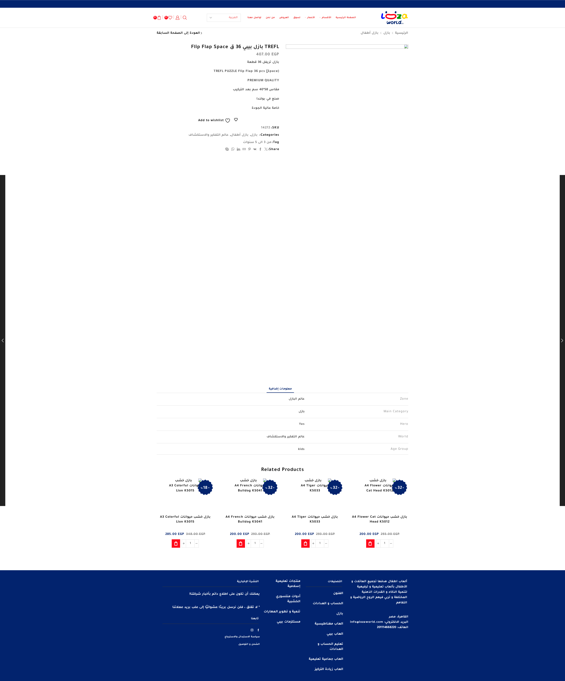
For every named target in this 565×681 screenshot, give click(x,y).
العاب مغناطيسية (329, 624)
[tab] (280, 389)
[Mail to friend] (244, 150)
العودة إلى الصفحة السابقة (178, 33)
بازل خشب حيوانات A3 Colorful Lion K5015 (185, 519)
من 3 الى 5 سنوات (257, 142)
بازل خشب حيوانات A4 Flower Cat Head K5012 (379, 519)
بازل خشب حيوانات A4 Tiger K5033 (315, 519)
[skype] (227, 150)
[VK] (255, 150)
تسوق (296, 17)
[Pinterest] (249, 150)
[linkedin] (238, 150)
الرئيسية (401, 33)
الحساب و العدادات (328, 604)
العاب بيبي (335, 634)
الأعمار (311, 17)
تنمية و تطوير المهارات (282, 612)
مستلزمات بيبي (288, 622)
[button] (370, 543)
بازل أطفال (370, 33)
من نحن (270, 17)
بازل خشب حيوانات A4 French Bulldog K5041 (250, 519)
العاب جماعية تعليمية (326, 659)
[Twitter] (265, 150)
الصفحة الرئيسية (346, 17)
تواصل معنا (254, 17)
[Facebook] (260, 150)
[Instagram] (252, 630)
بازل (386, 33)
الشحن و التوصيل (249, 644)
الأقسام (326, 17)
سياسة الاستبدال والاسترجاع (242, 637)
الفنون (338, 593)
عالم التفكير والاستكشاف (208, 135)
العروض (284, 17)
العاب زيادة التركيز (329, 669)
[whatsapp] (233, 150)
